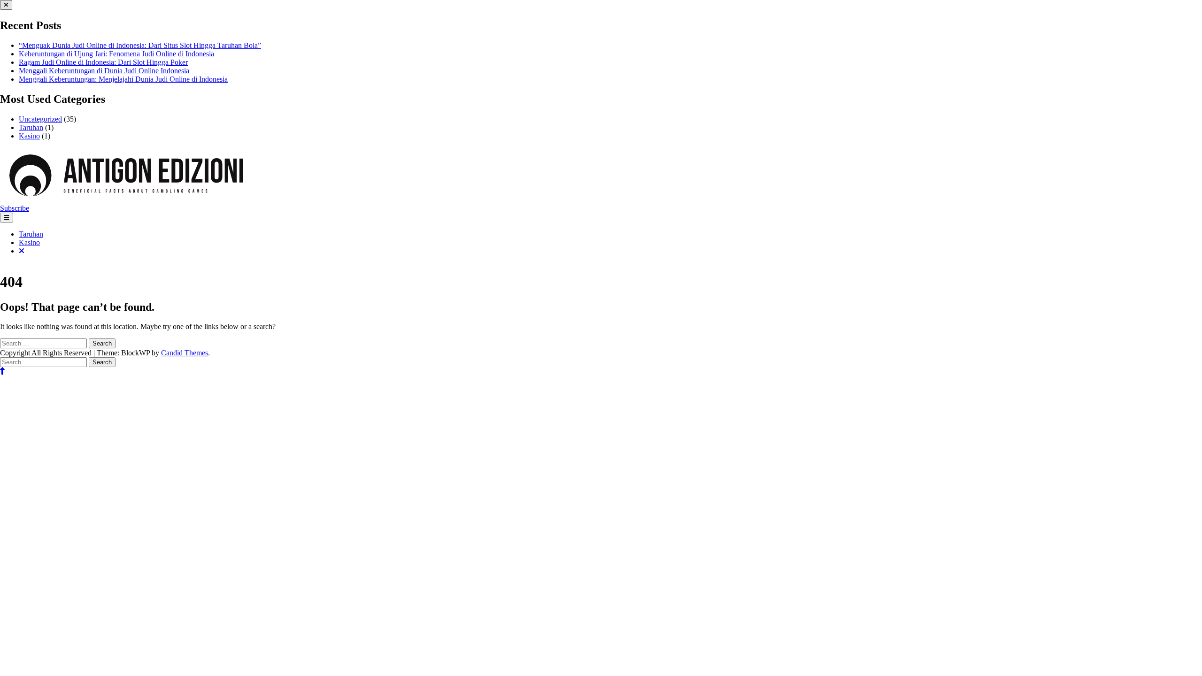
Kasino (29, 136)
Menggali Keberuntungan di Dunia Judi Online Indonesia (104, 71)
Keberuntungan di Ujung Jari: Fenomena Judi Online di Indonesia (116, 54)
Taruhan (31, 127)
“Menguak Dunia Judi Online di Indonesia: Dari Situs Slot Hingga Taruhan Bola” (140, 45)
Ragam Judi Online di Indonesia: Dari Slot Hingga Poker (103, 62)
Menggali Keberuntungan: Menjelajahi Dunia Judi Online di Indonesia (123, 79)
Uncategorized (40, 119)
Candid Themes (184, 353)
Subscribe (14, 208)
